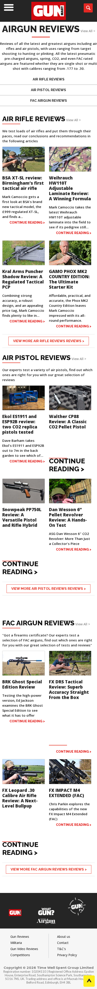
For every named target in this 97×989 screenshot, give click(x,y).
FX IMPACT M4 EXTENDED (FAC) (66, 792)
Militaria (16, 943)
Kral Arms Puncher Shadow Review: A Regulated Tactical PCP (23, 279)
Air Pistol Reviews (48, 90)
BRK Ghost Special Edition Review (22, 684)
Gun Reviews (19, 936)
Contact (63, 943)
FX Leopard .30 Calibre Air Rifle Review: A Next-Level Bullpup (20, 798)
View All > (88, 31)
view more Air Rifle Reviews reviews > (48, 341)
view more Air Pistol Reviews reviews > (48, 589)
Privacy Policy (67, 955)
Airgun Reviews (41, 29)
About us (63, 936)
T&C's (61, 949)
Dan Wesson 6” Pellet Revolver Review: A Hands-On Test (68, 517)
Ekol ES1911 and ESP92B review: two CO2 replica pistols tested (19, 424)
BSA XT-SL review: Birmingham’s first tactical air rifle (23, 183)
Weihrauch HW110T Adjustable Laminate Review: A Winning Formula (70, 188)
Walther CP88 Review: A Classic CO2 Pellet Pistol (68, 421)
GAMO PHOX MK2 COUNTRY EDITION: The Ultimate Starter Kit (69, 279)
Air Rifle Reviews (49, 79)
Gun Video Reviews (24, 949)
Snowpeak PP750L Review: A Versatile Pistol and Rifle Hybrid (22, 517)
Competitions (20, 955)
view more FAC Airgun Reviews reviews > (49, 869)
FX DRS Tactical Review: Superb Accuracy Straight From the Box (69, 689)
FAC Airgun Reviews (48, 101)
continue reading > (27, 222)
